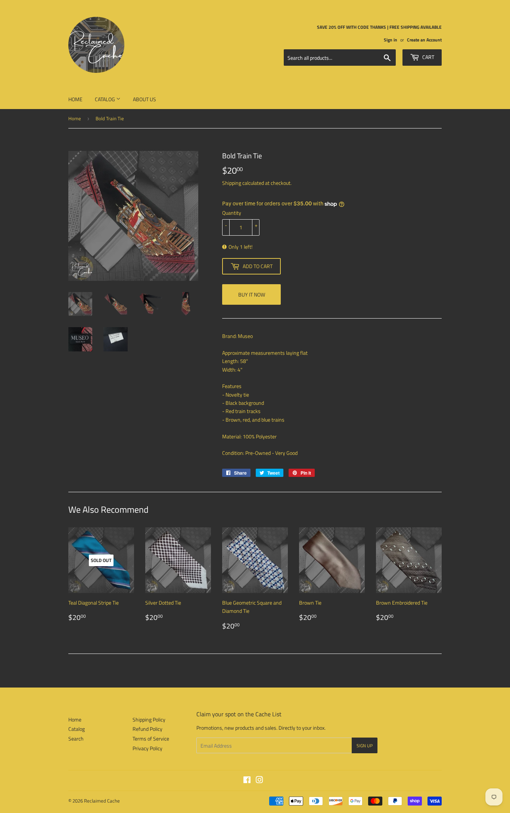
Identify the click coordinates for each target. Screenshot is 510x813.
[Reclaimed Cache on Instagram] (259, 781)
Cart (427, 57)
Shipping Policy (149, 719)
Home (75, 99)
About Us (144, 99)
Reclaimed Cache (102, 800)
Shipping (231, 183)
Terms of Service (151, 738)
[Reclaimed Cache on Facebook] (247, 781)
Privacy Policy (147, 748)
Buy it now (251, 294)
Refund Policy (147, 729)
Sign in (390, 40)
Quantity (231, 213)
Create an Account (424, 40)
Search (76, 738)
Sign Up (365, 745)
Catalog (105, 99)
